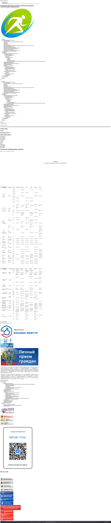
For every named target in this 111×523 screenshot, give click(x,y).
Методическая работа (9, 55)
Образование (6, 43)
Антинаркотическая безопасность (9, 391)
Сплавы (7, 69)
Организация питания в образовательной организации (12, 50)
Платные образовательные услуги (9, 46)
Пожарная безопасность (7, 390)
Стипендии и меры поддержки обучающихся (10, 48)
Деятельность (4, 52)
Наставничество (8, 75)
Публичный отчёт (4, 51)
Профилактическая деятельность (10, 67)
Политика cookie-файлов (4, 476)
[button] (55, 79)
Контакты (3, 78)
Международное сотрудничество (9, 49)
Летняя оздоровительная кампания (9, 68)
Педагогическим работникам (10, 385)
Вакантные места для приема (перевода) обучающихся (12, 89)
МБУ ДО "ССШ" (4, 471)
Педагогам (7, 72)
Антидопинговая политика (8, 401)
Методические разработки (11, 60)
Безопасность (4, 382)
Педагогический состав (7, 44)
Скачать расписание (3, 321)
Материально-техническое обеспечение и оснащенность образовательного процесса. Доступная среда (19, 45)
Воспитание (5, 65)
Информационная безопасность (8, 383)
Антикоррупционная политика (8, 400)
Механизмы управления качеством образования (11, 53)
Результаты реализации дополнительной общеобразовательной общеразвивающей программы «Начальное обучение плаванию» (26, 61)
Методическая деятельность (8, 54)
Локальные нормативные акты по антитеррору (12, 392)
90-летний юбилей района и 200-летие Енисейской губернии (13, 405)
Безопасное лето (6, 399)
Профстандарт (8, 74)
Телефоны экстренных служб (10, 393)
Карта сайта (5, 76)
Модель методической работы (10, 96)
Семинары (8, 58)
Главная (3, 39)
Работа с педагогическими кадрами (9, 73)
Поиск (1, 122)
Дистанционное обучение (7, 64)
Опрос (3, 77)
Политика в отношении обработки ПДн (6, 473)
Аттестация (7, 56)
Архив (3, 403)
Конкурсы (8, 59)
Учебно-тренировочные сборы (10, 70)
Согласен (106, 521)
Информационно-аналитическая (8, 62)
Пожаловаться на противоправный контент (12, 394)
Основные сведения (7, 82)
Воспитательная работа (9, 66)
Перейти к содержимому (4, 0)
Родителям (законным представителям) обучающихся (13, 387)
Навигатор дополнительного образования (10, 71)
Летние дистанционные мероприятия (9, 404)
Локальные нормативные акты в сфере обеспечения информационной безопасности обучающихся (20, 384)
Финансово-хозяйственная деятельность (10, 47)
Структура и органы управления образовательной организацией (13, 41)
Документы (5, 42)
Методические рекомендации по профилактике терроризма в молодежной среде (17, 398)
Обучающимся (8, 386)
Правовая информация (9, 397)
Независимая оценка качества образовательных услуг (12, 63)
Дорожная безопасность (7, 389)
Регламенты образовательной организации (12, 396)
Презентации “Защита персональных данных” (12, 388)
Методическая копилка (9, 57)
